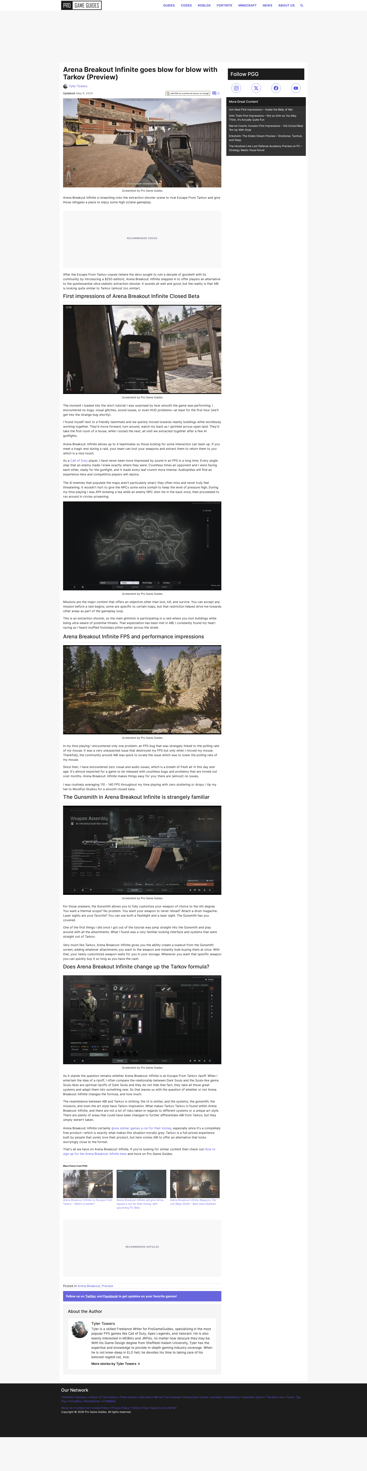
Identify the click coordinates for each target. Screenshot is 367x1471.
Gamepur (81, 1397)
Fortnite (224, 5)
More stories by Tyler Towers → (115, 1364)
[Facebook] (276, 88)
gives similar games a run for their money (141, 1128)
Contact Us (82, 1407)
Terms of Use (140, 1407)
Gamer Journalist (210, 1397)
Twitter (90, 1296)
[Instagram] (236, 88)
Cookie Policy (100, 1407)
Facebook (110, 1296)
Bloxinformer (92, 1401)
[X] (256, 88)
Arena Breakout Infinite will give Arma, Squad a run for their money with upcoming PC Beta (140, 1203)
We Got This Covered (167, 1397)
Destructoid (190, 1397)
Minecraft (247, 5)
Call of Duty (79, 460)
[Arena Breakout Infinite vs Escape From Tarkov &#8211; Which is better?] (88, 1184)
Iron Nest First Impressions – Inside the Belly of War (261, 109)
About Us (286, 5)
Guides (169, 5)
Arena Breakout (89, 1286)
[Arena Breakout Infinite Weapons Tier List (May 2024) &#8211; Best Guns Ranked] (195, 1184)
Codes (186, 5)
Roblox (204, 5)
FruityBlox (75, 1401)
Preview (107, 1286)
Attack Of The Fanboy (104, 1397)
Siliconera (145, 1397)
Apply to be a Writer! (164, 1407)
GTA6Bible (109, 1401)
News (267, 5)
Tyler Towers (78, 86)
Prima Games (128, 1397)
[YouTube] (296, 88)
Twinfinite (67, 1397)
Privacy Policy (120, 1407)
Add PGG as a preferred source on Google (190, 93)
